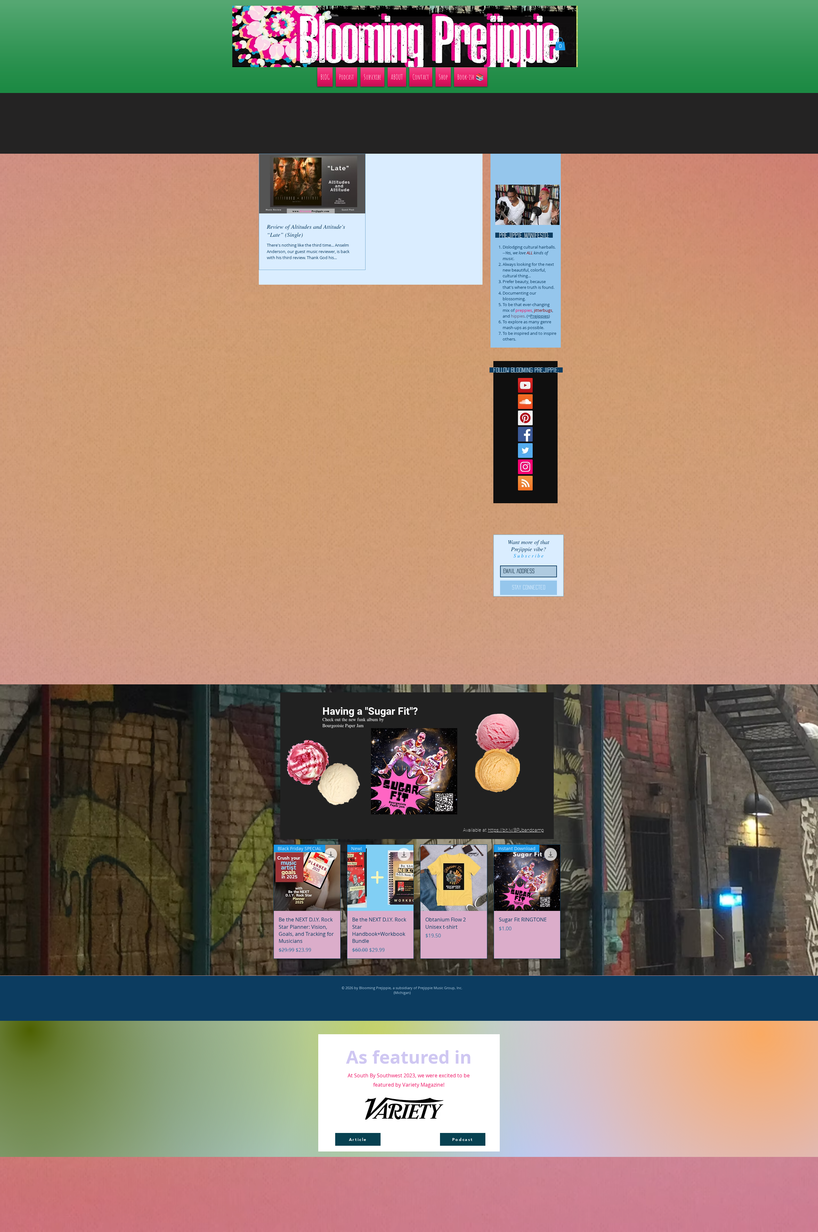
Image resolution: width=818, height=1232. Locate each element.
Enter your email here (322, 642)
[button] (646, 478)
